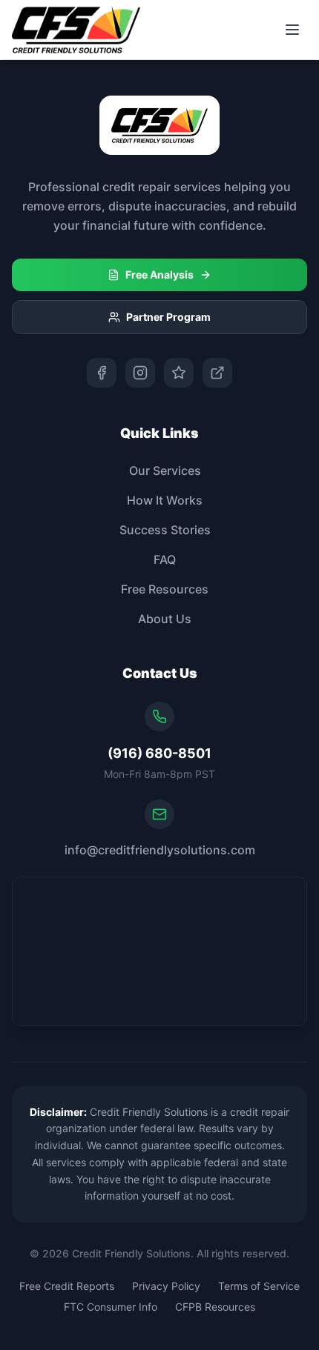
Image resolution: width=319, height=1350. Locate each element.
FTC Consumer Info (110, 1306)
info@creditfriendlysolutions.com (160, 849)
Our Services (165, 470)
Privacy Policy (166, 1286)
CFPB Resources (215, 1306)
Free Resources (164, 589)
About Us (164, 618)
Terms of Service (259, 1286)
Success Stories (165, 529)
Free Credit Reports (66, 1286)
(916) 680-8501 (159, 753)
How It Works (165, 500)
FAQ (165, 559)
